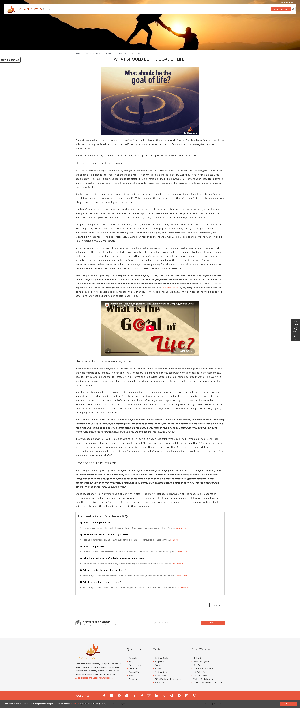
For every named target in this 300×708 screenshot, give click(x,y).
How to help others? (92, 546)
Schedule (133, 658)
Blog (131, 661)
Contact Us (134, 672)
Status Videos (161, 675)
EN (292, 2)
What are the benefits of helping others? (104, 534)
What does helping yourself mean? (100, 582)
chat (295, 339)
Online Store (198, 658)
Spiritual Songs (161, 672)
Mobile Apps (160, 682)
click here (75, 704)
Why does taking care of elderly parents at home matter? (113, 558)
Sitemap (132, 675)
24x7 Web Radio (200, 675)
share (295, 332)
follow (295, 324)
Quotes (158, 665)
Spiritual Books (161, 658)
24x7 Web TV (199, 672)
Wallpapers (160, 668)
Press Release (135, 665)
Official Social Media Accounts (168, 679)
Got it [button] (288, 704)
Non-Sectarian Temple (203, 668)
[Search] (293, 9)
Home (77, 53)
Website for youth (201, 661)
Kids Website (199, 665)
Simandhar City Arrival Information (208, 682)
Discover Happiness (280, 9)
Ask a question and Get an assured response (95, 678)
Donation (133, 679)
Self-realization (170, 287)
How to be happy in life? (95, 522)
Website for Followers (203, 679)
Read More (180, 528)
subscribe (212, 623)
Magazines (159, 661)
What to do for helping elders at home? (103, 570)
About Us (133, 668)
